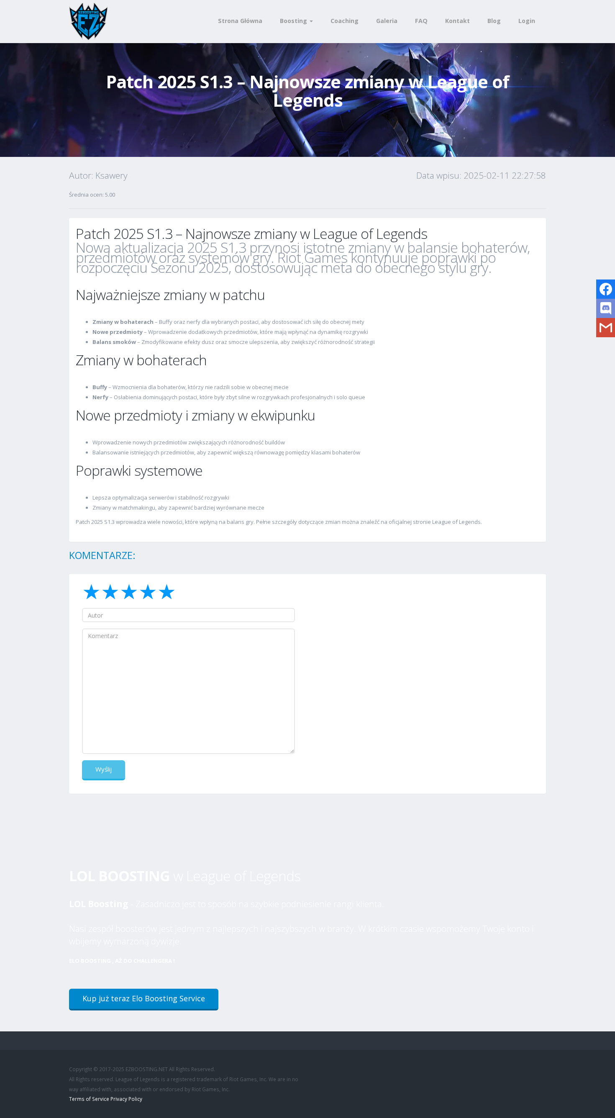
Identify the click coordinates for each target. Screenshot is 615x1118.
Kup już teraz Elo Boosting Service (143, 998)
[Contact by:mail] (605, 327)
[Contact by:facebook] (605, 289)
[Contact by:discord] (605, 308)
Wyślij (103, 769)
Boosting (294, 21)
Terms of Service (89, 1098)
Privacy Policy (126, 1098)
